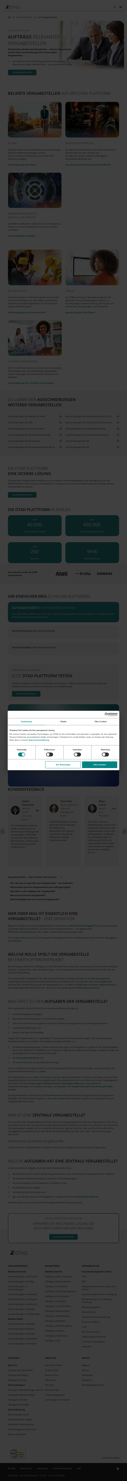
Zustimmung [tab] (26, 721)
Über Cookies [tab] (101, 721)
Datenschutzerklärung (39, 740)
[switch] (49, 754)
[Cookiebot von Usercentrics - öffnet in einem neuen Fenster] (106, 714)
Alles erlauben (99, 765)
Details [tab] (64, 721)
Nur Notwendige (63, 765)
